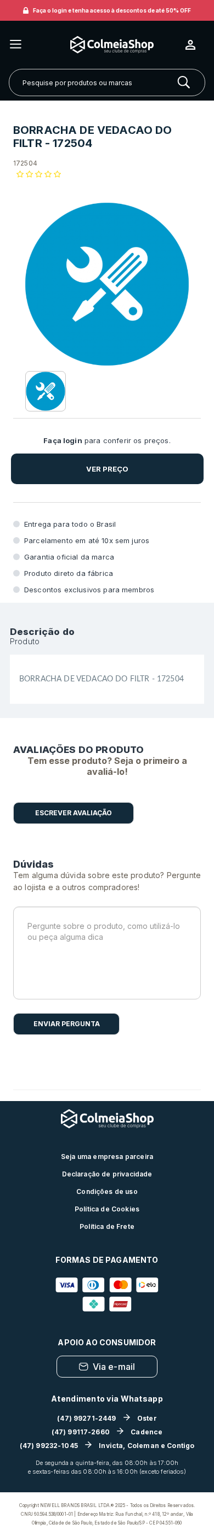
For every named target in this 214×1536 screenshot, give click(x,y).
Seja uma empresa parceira (107, 1156)
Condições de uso (107, 1191)
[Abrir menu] (15, 45)
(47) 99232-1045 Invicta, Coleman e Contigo (107, 1445)
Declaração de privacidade (107, 1174)
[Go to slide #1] (45, 391)
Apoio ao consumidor (107, 1342)
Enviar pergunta (66, 1024)
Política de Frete (107, 1226)
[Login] (194, 45)
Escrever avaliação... (73, 813)
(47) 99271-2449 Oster (107, 1418)
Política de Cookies (107, 1209)
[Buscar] (184, 82)
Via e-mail (114, 1366)
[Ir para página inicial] (103, 44)
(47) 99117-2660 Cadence (107, 1432)
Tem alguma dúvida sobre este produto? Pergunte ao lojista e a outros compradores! (107, 881)
